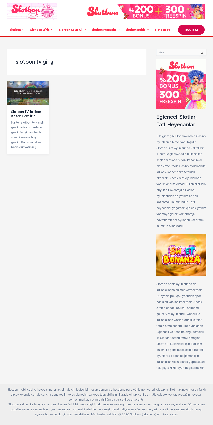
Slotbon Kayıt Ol (70, 30)
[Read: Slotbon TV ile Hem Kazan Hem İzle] (28, 92)
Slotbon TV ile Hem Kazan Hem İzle (26, 113)
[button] (22, 29)
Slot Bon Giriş (40, 30)
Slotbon (15, 30)
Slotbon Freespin (104, 30)
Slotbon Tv (162, 30)
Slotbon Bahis (135, 30)
